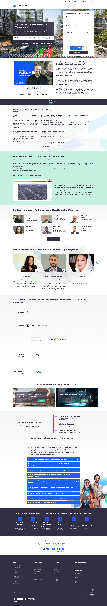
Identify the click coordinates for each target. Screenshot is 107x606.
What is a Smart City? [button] (34, 443)
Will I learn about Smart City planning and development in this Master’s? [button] (48, 459)
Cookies (21, 592)
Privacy (17, 592)
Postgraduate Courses (38, 579)
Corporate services (76, 1)
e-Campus (84, 1)
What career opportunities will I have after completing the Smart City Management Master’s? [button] (51, 464)
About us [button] (76, 6)
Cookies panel (30, 592)
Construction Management (39, 567)
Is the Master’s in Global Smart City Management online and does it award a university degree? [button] (49, 475)
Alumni (66, 1)
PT (93, 1)
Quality (25, 592)
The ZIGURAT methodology (29, 422)
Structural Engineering (38, 569)
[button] (82, 6)
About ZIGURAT (57, 573)
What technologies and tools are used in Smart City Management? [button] (47, 498)
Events (55, 569)
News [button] (69, 6)
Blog (70, 1)
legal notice (78, 43)
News (55, 564)
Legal (14, 592)
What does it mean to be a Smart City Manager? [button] (42, 502)
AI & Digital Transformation (39, 573)
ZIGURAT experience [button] (50, 6)
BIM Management (37, 564)
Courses (40, 6)
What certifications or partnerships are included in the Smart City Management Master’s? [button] (50, 488)
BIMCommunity (57, 571)
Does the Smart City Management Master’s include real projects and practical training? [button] (50, 481)
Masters (33, 6)
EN (91, 1)
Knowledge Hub (61, 6)
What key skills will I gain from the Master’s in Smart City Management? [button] (48, 470)
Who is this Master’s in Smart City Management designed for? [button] (45, 493)
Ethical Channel (37, 592)
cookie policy (71, 43)
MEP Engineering (37, 571)
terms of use (83, 42)
